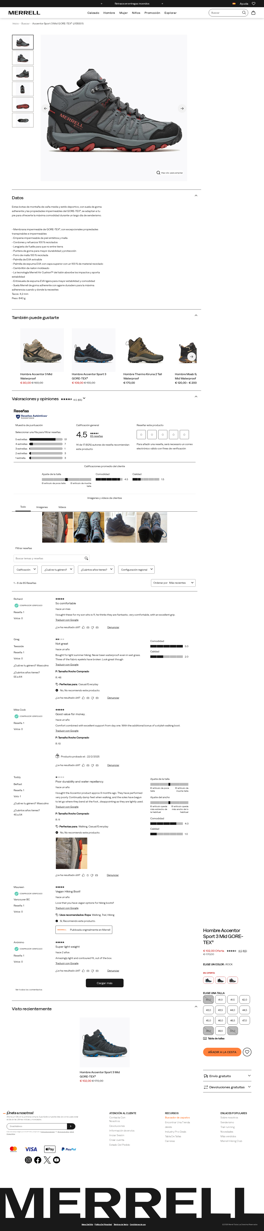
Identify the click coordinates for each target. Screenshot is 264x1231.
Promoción (152, 12)
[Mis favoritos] (253, 3)
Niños (136, 12)
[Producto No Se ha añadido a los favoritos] (247, 1052)
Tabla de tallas (216, 1038)
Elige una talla (214, 993)
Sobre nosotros (229, 1117)
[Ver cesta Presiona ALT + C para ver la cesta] (253, 12)
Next (182, 108)
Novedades (227, 1131)
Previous (45, 108)
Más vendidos (228, 1136)
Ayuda (244, 3)
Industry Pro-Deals (175, 1131)
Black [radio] (208, 980)
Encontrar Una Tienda (177, 1122)
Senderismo (227, 1122)
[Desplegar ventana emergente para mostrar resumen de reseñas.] (85, 399)
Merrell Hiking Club (231, 1141)
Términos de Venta (63, 1132)
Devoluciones (117, 1125)
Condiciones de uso (138, 1224)
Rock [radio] (232, 980)
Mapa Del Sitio (87, 1224)
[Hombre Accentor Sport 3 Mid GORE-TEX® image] (105, 1042)
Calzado (93, 12)
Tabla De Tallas (173, 1136)
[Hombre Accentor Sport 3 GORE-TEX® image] (93, 350)
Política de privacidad (48, 1132)
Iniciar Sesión (116, 1135)
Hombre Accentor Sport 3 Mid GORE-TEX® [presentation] (223, 936)
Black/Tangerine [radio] (220, 980)
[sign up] (71, 1126)
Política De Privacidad (103, 1224)
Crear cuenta (116, 1139)
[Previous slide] (102, 3)
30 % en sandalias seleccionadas (132, 3)
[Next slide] (162, 3)
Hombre (109, 12)
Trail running (227, 1127)
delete (168, 1127)
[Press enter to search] (244, 12)
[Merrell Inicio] (24, 13)
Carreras (170, 1141)
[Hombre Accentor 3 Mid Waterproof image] (42, 350)
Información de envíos (122, 1130)
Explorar (171, 12)
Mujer (123, 12)
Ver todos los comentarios (28, 989)
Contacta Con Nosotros (117, 1119)
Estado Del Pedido (119, 1144)
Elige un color (218, 964)
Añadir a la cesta (222, 1052)
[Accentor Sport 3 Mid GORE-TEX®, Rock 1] (114, 108)
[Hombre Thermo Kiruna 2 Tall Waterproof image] (145, 350)
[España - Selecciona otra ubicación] (234, 4)
